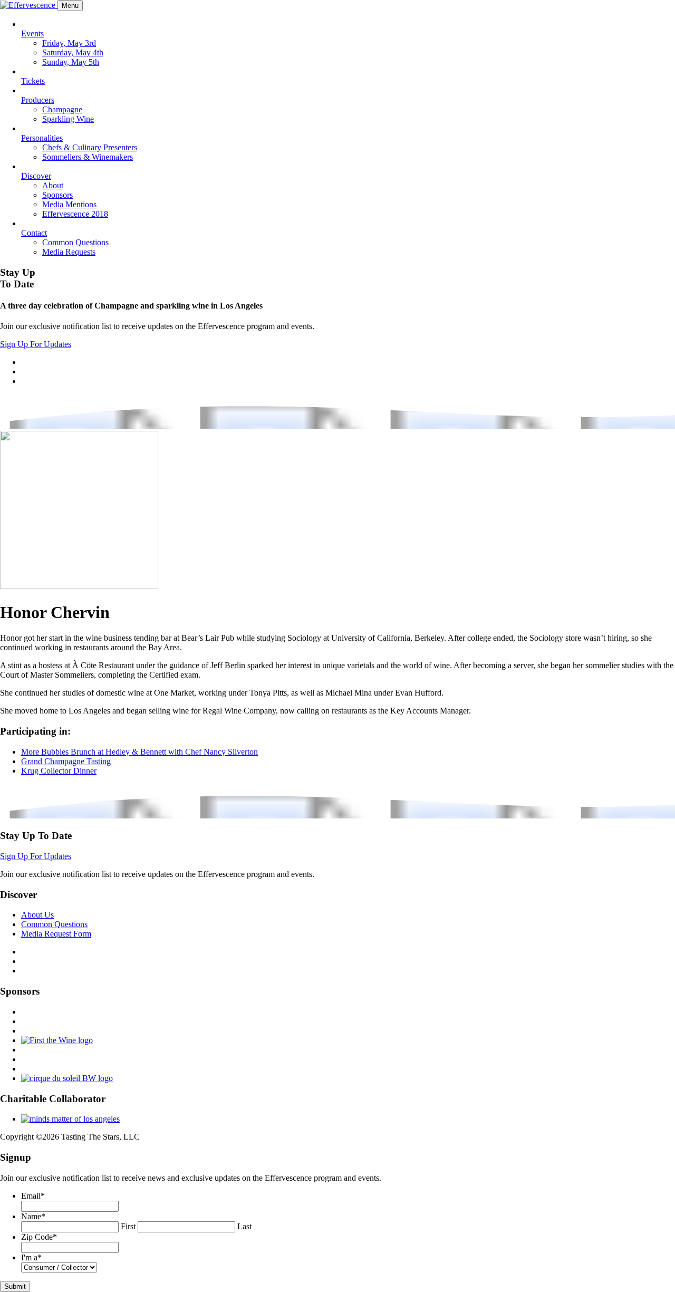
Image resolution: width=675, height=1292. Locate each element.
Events (32, 33)
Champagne (62, 109)
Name (33, 1216)
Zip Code (39, 1236)
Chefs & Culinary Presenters (89, 147)
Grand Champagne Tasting (66, 761)
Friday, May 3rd (69, 42)
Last (244, 1226)
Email (33, 1195)
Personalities (42, 137)
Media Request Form (56, 933)
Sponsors (57, 194)
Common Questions (75, 242)
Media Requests (68, 251)
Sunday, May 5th (70, 61)
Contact (34, 232)
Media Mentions (69, 204)
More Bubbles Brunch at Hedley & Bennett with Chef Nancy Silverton (139, 751)
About (52, 185)
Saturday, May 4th (72, 52)
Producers (37, 99)
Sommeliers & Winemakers (87, 156)
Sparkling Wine (68, 118)
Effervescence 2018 (75, 213)
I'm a (31, 1257)
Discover (36, 175)
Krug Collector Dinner (59, 770)
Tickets (33, 80)
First (128, 1226)
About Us (37, 914)
